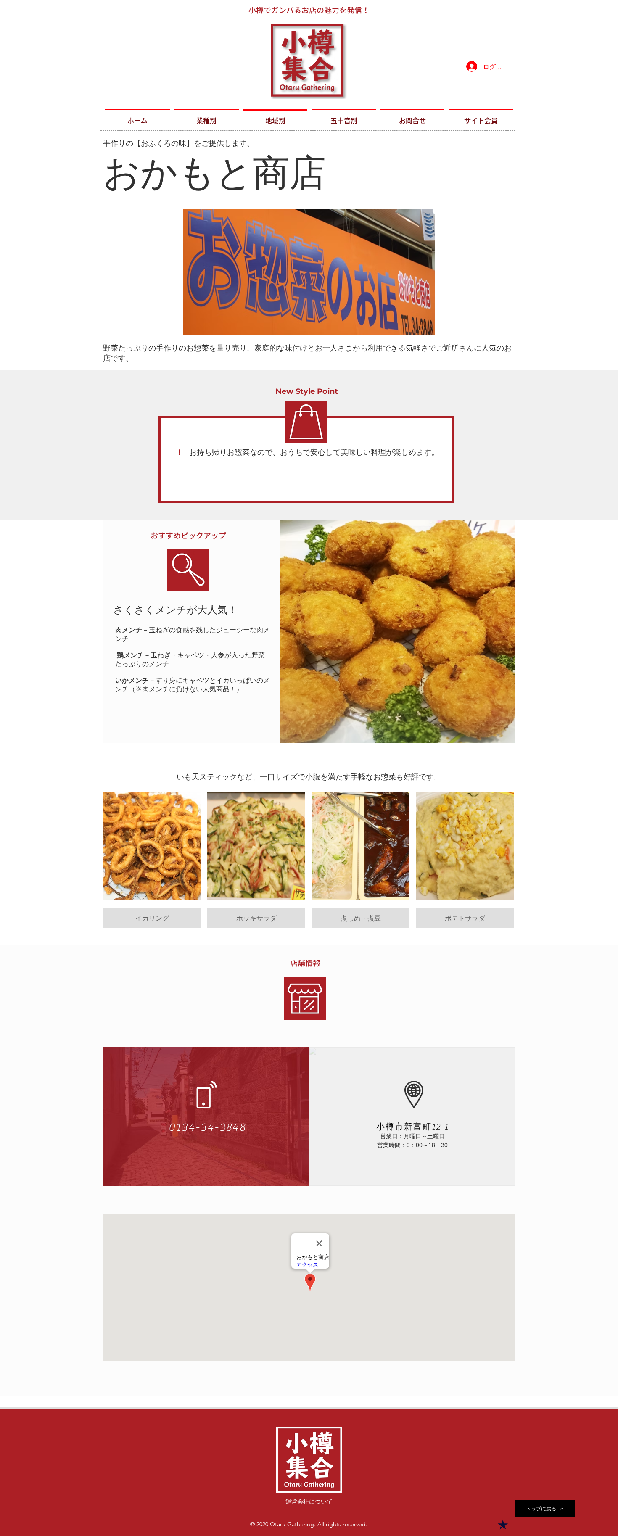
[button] (152, 860)
